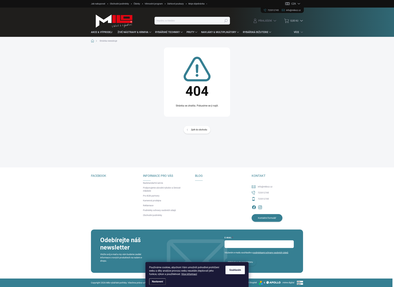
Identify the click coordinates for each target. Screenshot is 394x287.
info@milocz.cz (265, 186)
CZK (293, 3)
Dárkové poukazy (175, 3)
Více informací (189, 274)
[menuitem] (103, 32)
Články (137, 3)
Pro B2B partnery (151, 196)
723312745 (263, 192)
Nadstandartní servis (153, 183)
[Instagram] (260, 206)
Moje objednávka (196, 3)
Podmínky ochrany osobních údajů (159, 210)
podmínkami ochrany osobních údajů (270, 252)
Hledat (226, 20)
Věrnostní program (154, 3)
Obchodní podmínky (119, 3)
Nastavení (157, 281)
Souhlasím (235, 270)
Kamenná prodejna (152, 200)
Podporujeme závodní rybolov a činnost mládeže (162, 189)
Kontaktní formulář (267, 218)
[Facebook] (254, 206)
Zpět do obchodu (199, 129)
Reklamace (148, 205)
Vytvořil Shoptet (249, 282)
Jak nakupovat (98, 3)
